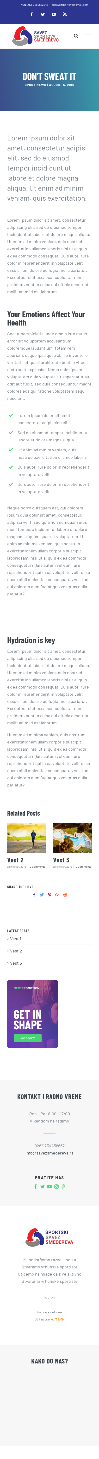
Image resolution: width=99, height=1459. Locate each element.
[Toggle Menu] (88, 36)
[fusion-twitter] (42, 1186)
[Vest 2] (26, 838)
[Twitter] (42, 895)
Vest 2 (15, 860)
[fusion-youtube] (49, 1186)
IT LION (59, 1319)
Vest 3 (61, 860)
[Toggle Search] (76, 35)
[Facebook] (34, 895)
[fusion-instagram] (56, 1186)
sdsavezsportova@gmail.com (70, 4)
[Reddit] (65, 895)
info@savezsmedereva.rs (49, 1152)
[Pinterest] (50, 895)
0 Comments (37, 866)
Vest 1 (15, 938)
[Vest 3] (72, 838)
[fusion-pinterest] (63, 1186)
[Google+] (57, 895)
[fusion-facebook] (35, 1186)
